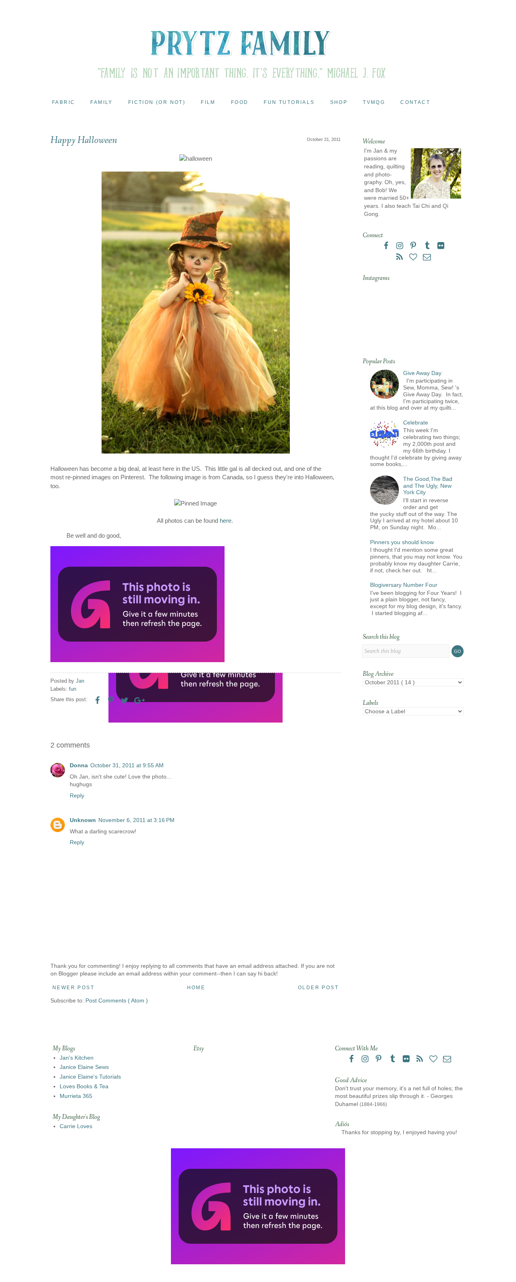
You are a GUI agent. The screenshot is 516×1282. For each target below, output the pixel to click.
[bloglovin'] (414, 258)
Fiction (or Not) (156, 102)
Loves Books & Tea (84, 1086)
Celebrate (415, 422)
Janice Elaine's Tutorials (90, 1076)
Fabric (63, 102)
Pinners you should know (402, 542)
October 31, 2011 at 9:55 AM (127, 765)
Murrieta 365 (76, 1096)
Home (196, 987)
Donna (79, 765)
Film (208, 102)
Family (101, 102)
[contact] (427, 258)
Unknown (83, 820)
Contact (415, 102)
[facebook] (386, 246)
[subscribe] (400, 258)
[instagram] (400, 246)
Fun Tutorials (289, 102)
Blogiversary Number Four (403, 585)
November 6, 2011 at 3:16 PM (136, 820)
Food (240, 102)
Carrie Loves (76, 1126)
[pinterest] (414, 246)
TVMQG (374, 102)
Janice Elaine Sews (84, 1067)
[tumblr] (428, 246)
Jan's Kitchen (77, 1057)
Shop (339, 102)
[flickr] (441, 246)
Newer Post (73, 987)
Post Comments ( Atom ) (116, 1000)
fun (72, 689)
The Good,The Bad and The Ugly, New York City (427, 486)
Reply (77, 795)
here (225, 520)
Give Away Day (422, 373)
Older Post (318, 987)
